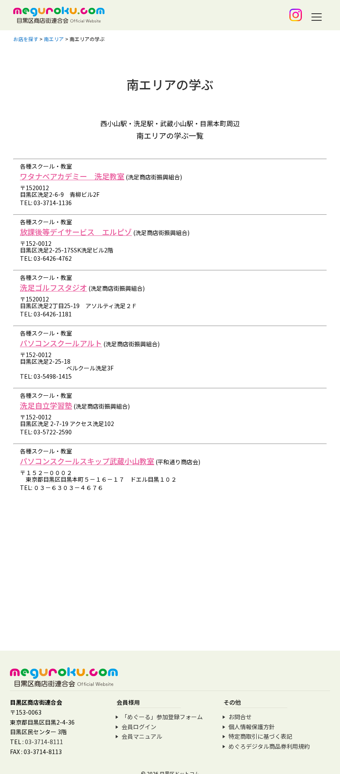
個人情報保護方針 (251, 727)
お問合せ (240, 717)
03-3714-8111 (44, 741)
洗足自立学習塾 (46, 405)
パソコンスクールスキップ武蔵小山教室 (87, 461)
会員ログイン (138, 727)
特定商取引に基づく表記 (260, 736)
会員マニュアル (141, 736)
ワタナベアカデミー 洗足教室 (72, 176)
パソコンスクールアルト (61, 343)
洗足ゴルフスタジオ (53, 287)
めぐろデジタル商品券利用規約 (269, 746)
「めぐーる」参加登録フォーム (162, 717)
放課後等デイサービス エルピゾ (76, 231)
